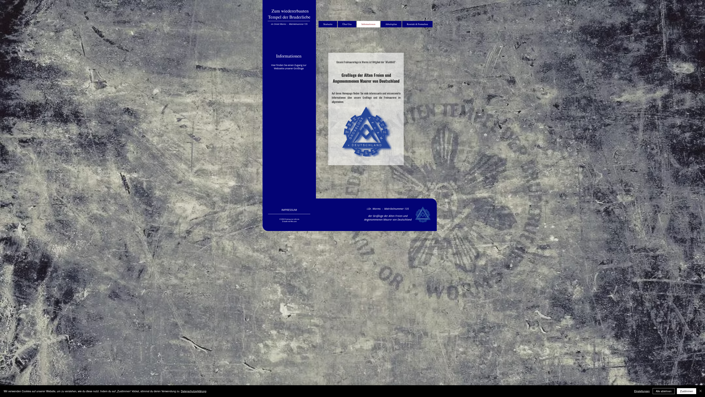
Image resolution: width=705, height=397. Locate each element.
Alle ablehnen (664, 391)
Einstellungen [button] (642, 391)
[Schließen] (700, 391)
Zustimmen (686, 391)
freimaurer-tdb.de (292, 219)
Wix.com (293, 221)
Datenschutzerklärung (193, 391)
